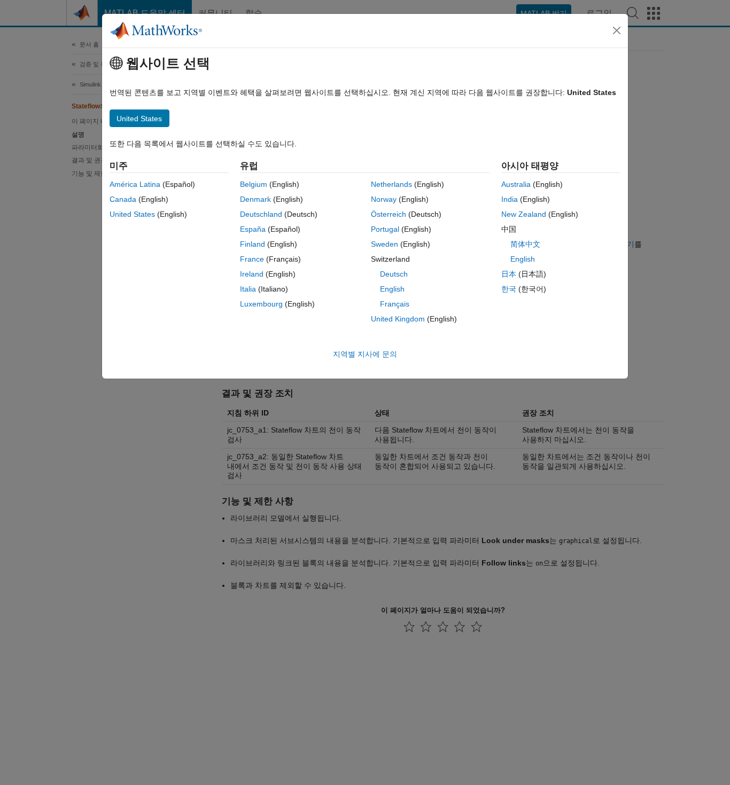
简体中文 (525, 244)
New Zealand (523, 214)
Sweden (384, 244)
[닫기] (616, 30)
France (252, 259)
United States (132, 214)
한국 (508, 289)
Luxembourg (261, 304)
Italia (248, 289)
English (392, 289)
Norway (384, 199)
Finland (252, 244)
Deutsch (394, 274)
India (509, 199)
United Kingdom (398, 319)
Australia (516, 184)
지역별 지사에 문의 (365, 354)
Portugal (385, 229)
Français (394, 304)
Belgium (253, 184)
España (253, 229)
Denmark (255, 199)
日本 (508, 274)
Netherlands (391, 184)
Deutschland (261, 214)
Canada (123, 199)
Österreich (388, 214)
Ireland (251, 274)
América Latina (135, 184)
